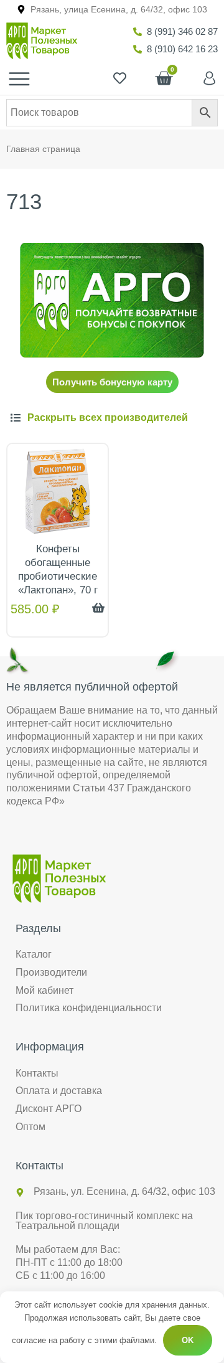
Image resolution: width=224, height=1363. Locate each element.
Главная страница (43, 149)
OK (188, 1340)
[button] (112, 417)
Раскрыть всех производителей (107, 417)
